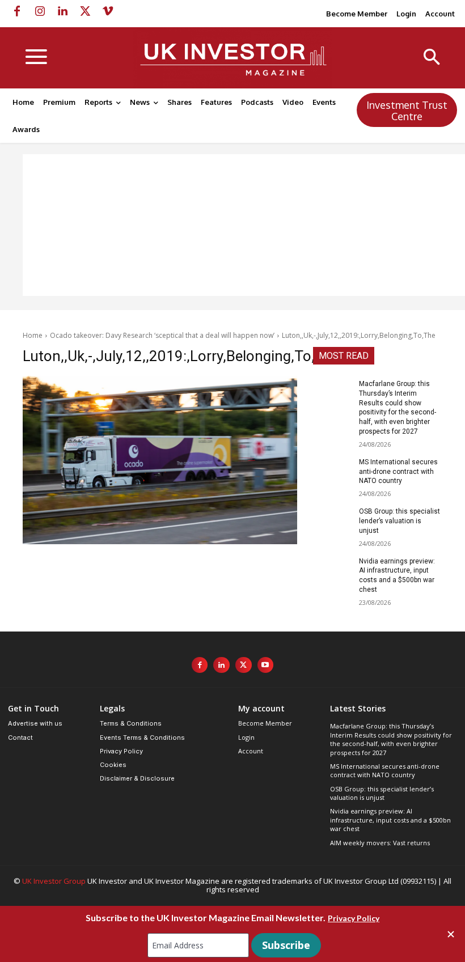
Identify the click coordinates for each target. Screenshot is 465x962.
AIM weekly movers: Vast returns (380, 842)
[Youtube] (265, 665)
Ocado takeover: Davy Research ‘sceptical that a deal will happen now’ (162, 335)
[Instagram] (39, 11)
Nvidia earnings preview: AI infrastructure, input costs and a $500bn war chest (390, 820)
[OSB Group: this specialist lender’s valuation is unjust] (332, 520)
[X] (85, 11)
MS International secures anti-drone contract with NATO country (398, 471)
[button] (432, 58)
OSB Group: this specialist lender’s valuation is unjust (399, 521)
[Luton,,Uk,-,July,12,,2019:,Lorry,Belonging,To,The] (160, 460)
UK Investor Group (54, 881)
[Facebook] (17, 11)
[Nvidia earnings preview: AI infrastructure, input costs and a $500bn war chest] (332, 570)
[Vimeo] (107, 11)
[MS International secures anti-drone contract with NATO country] (332, 471)
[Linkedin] (62, 11)
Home (33, 335)
